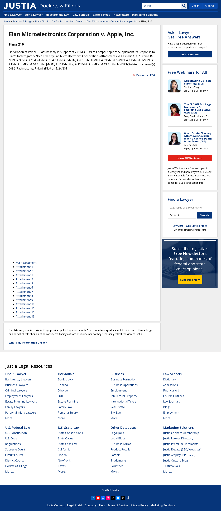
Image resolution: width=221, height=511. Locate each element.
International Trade (123, 401)
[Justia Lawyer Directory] (128, 498)
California (64, 449)
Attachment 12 (25, 312)
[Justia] (19, 6)
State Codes (65, 438)
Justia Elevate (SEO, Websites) (182, 449)
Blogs (167, 407)
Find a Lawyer (12, 14)
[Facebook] (103, 498)
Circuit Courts (14, 455)
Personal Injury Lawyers (20, 412)
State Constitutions (70, 433)
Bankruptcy (65, 379)
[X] (123, 498)
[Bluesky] (118, 498)
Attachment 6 (24, 287)
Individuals (66, 374)
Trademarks (118, 460)
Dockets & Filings (16, 466)
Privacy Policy (139, 505)
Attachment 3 (24, 275)
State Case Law (67, 444)
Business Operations (124, 385)
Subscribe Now (190, 279)
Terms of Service (118, 505)
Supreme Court (15, 449)
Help (102, 505)
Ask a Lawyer (34, 14)
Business (117, 374)
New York (64, 460)
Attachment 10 (25, 304)
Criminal (63, 385)
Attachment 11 (25, 308)
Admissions (170, 385)
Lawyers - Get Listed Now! (190, 226)
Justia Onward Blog (175, 460)
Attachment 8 (24, 296)
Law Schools (81, 14)
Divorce (63, 390)
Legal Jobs (117, 433)
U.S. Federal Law (17, 427)
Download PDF (145, 75)
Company (91, 505)
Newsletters (121, 14)
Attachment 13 (25, 316)
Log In (195, 5)
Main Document (26, 263)
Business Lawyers (16, 385)
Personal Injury (68, 412)
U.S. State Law (69, 427)
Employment (118, 390)
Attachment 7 (24, 292)
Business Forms (120, 444)
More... (9, 418)
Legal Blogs (118, 438)
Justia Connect (55, 505)
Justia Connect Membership (181, 433)
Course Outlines (173, 396)
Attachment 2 (24, 271)
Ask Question (190, 54)
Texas (62, 466)
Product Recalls (120, 449)
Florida (62, 455)
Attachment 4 (24, 279)
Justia (115, 490)
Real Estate (117, 407)
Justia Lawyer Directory (178, 438)
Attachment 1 (24, 267)
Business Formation (123, 379)
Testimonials (171, 466)
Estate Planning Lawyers (21, 401)
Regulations (13, 444)
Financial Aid (171, 390)
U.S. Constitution (16, 433)
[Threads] (113, 498)
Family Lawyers (15, 407)
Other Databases (123, 427)
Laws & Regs (101, 14)
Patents (115, 455)
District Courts (14, 460)
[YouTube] (98, 498)
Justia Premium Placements (180, 444)
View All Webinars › (190, 158)
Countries (116, 466)
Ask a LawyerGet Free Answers (184, 34)
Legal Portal (74, 505)
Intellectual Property (123, 396)
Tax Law (115, 412)
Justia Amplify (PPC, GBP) (179, 455)
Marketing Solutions (145, 14)
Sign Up (210, 5)
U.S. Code (11, 438)
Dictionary (169, 379)
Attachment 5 (24, 283)
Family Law (65, 407)
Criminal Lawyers (16, 390)
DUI (60, 396)
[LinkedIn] (93, 498)
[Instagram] (108, 498)
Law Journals (171, 401)
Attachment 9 (24, 300)
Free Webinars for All (187, 72)
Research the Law (57, 14)
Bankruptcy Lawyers (18, 379)
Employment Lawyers (19, 396)
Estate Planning (68, 401)
